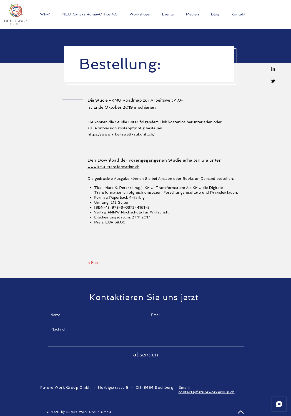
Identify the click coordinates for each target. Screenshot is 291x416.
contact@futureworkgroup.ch (206, 392)
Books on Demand (199, 178)
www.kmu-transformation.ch (113, 167)
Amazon (165, 178)
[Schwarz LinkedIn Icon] (273, 69)
